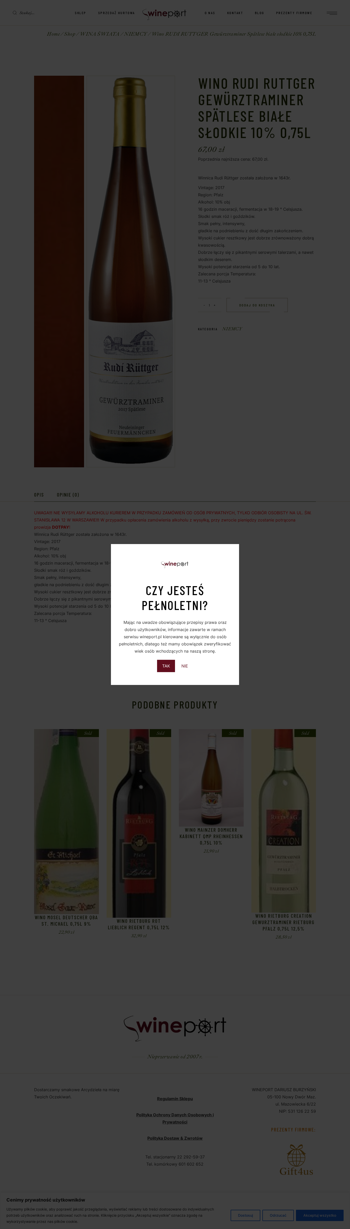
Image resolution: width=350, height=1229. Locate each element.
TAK (166, 666)
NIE (184, 666)
